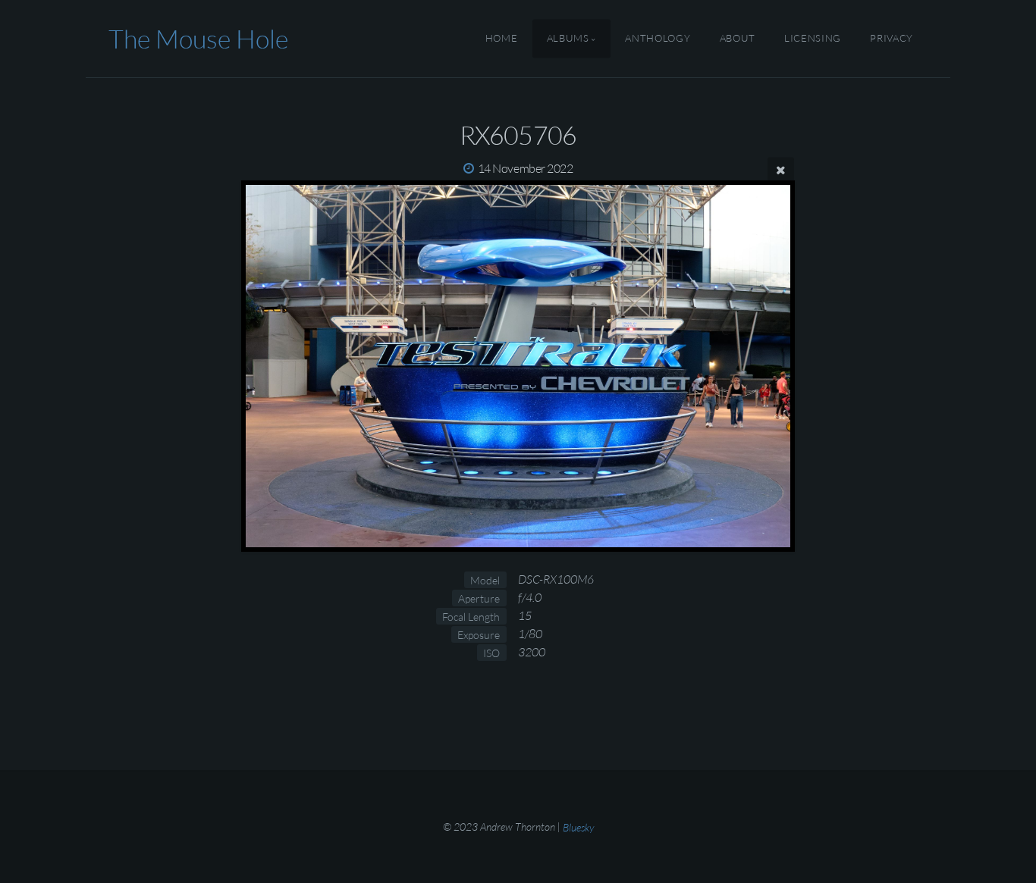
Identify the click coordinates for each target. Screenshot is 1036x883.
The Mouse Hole (198, 39)
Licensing (812, 39)
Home (501, 39)
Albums (568, 39)
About (737, 39)
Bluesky (578, 826)
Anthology (657, 39)
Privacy (891, 39)
